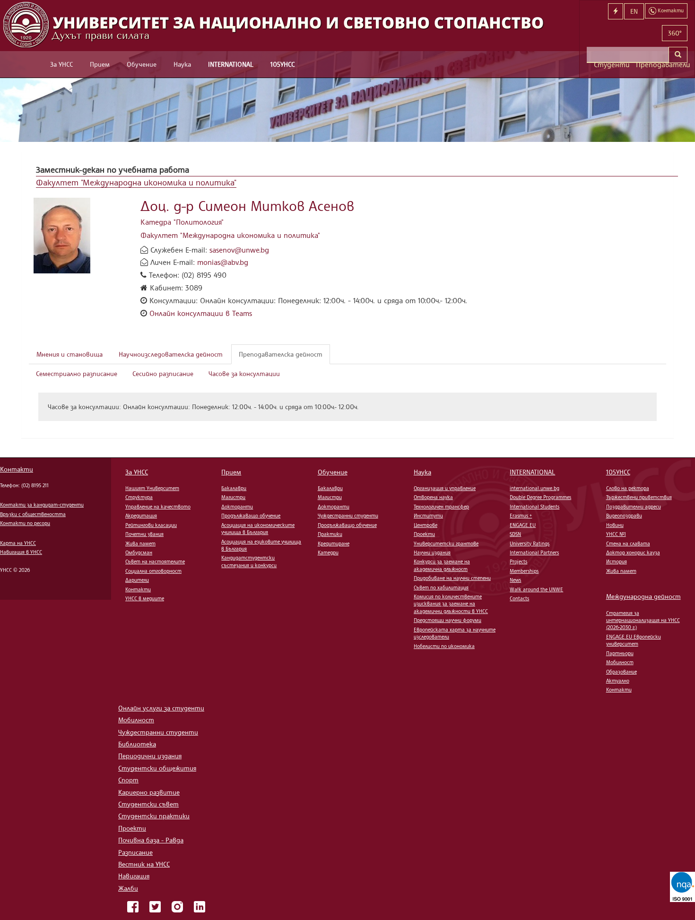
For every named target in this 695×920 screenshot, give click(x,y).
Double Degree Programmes (540, 497)
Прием (100, 64)
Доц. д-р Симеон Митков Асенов (247, 205)
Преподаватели (661, 64)
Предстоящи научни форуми (447, 620)
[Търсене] (678, 55)
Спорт (128, 780)
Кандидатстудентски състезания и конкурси (249, 561)
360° (674, 33)
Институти (428, 515)
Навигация (133, 876)
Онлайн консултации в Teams (200, 313)
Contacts (519, 598)
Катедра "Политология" (182, 222)
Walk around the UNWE (536, 589)
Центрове (425, 525)
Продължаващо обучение (250, 515)
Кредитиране (333, 543)
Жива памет (140, 543)
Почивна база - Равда (150, 840)
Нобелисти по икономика (444, 646)
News (515, 580)
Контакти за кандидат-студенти (42, 504)
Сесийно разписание (162, 373)
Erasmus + (521, 515)
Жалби (128, 888)
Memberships (524, 571)
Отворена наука (433, 497)
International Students (534, 506)
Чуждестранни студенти (348, 515)
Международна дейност (643, 596)
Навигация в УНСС (21, 552)
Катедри (328, 552)
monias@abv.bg (222, 262)
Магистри (233, 497)
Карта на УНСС (18, 543)
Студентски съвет (148, 804)
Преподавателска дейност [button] (280, 354)
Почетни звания (144, 534)
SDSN (515, 534)
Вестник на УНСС (144, 864)
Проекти (424, 534)
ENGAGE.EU (523, 525)
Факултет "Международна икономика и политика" (136, 182)
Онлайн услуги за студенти (161, 708)
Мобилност (620, 662)
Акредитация (141, 515)
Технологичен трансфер (441, 506)
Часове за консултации (244, 373)
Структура (139, 497)
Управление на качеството (158, 506)
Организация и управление (445, 488)
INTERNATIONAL (230, 64)
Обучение (141, 64)
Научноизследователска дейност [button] (171, 354)
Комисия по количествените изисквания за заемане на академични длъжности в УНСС (451, 603)
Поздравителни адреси (633, 506)
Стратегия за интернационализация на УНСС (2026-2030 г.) (643, 620)
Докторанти (237, 506)
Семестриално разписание (76, 373)
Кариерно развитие (149, 792)
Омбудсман (138, 552)
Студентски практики (154, 816)
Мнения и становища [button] (69, 354)
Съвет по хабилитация (441, 587)
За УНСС (61, 64)
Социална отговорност (153, 571)
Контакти (16, 469)
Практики (330, 534)
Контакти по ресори (25, 523)
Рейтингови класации (151, 525)
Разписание (135, 852)
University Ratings (529, 543)
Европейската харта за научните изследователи (454, 633)
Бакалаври (233, 488)
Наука (182, 64)
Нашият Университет (152, 488)
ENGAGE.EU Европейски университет (633, 640)
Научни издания (432, 552)
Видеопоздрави (624, 515)
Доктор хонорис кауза (633, 552)
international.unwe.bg (534, 488)
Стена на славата (628, 543)
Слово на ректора (627, 488)
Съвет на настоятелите (155, 561)
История (616, 561)
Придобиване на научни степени (452, 578)
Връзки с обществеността (33, 514)
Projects (518, 561)
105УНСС (282, 64)
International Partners (534, 552)
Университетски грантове (446, 543)
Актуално (617, 680)
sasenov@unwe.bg (239, 249)
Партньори (620, 653)
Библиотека (137, 744)
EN (634, 11)
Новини (615, 525)
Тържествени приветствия (639, 497)
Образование (621, 671)
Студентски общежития (157, 768)
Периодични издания (150, 756)
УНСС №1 (616, 534)
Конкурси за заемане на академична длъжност (442, 565)
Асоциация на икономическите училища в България (258, 528)
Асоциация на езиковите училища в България (261, 545)
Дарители (137, 580)
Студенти (611, 64)
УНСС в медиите (144, 598)
